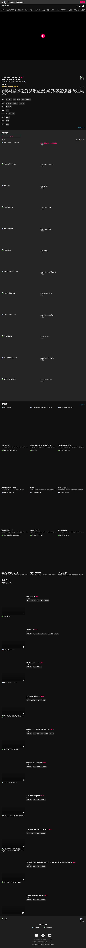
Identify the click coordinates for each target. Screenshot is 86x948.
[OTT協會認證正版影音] (82, 78)
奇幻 (34, 633)
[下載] (77, 6)
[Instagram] (43, 935)
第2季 (11, 136)
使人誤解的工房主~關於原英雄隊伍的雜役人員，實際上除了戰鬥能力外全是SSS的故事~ (49, 862)
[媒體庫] (83, 6)
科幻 (38, 600)
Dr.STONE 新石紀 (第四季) (33, 796)
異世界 (46, 733)
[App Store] (37, 928)
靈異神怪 (57, 633)
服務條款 (49, 939)
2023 (3, 81)
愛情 (18, 99)
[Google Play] (49, 928)
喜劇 (14, 99)
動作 (28, 600)
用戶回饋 (40, 942)
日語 (16, 81)
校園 (23, 99)
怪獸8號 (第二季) (30, 596)
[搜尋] (80, 6)
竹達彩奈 (21, 103)
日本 (13, 81)
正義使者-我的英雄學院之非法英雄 (35, 895)
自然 (34, 799)
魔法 (42, 733)
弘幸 (7, 110)
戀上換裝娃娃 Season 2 (32, 663)
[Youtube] (49, 935)
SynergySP (12, 113)
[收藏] (81, 87)
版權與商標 (37, 939)
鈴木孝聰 (8, 106)
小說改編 (43, 700)
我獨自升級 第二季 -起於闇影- (34, 762)
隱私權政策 (43, 939)
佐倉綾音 (15, 103)
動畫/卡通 (8, 99)
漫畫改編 (28, 99)
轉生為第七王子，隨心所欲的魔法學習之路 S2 (38, 729)
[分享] (83, 87)
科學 (38, 799)
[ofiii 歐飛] (7, 6)
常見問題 (34, 942)
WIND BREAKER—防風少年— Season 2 (37, 829)
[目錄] (3, 6)
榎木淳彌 (8, 103)
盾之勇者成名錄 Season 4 (33, 696)
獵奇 (42, 600)
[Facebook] (36, 935)
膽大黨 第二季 (30, 629)
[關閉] (2, 2)
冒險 (46, 633)
